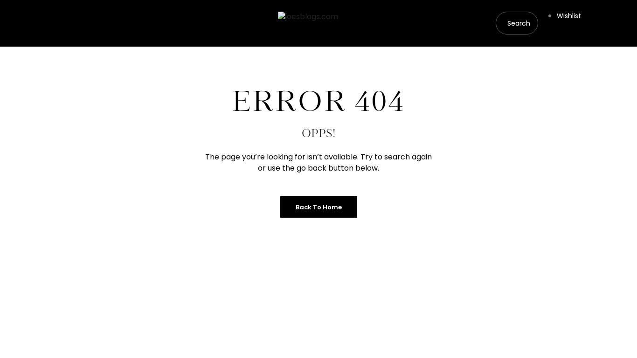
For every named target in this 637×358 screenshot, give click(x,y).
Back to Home (319, 207)
